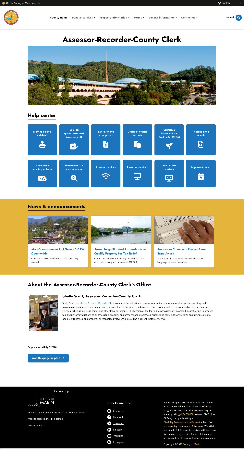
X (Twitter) (118, 423)
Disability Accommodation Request (182, 422)
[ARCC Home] (11, 17)
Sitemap (58, 418)
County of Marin (191, 444)
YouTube (118, 435)
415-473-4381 (187, 414)
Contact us (119, 411)
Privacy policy (35, 425)
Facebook (118, 417)
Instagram (118, 442)
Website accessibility (38, 418)
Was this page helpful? (47, 358)
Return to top (61, 391)
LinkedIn (117, 429)
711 (210, 414)
